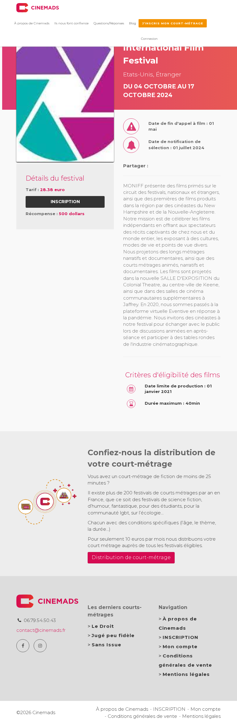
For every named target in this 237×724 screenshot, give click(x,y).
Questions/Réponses (109, 23)
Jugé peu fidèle (113, 635)
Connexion (149, 39)
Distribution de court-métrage (131, 557)
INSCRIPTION (180, 637)
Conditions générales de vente (142, 716)
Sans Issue (106, 645)
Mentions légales (186, 674)
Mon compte (180, 646)
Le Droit (103, 626)
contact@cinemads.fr (40, 630)
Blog (132, 23)
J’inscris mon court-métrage (172, 23)
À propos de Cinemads (31, 23)
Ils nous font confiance (71, 23)
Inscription (65, 201)
